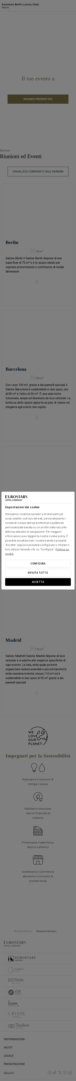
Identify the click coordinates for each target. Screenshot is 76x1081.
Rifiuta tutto (38, 572)
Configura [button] (38, 563)
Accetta (38, 581)
